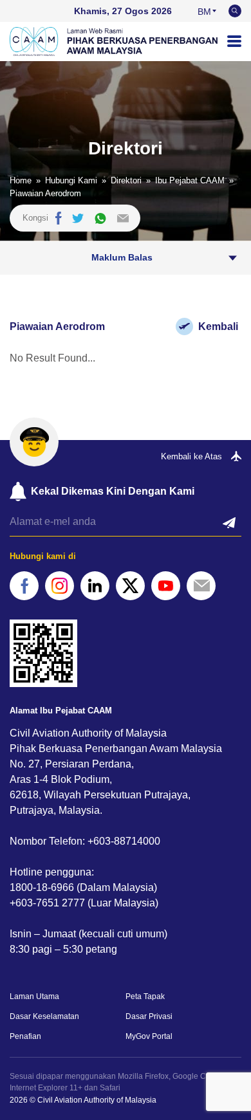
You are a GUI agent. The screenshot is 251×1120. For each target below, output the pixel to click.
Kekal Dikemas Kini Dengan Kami (112, 491)
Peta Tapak (145, 996)
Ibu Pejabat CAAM (190, 180)
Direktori (126, 180)
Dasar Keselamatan (44, 1016)
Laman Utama (34, 996)
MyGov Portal (149, 1036)
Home (21, 180)
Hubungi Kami (71, 180)
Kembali (218, 326)
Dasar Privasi (149, 1016)
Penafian (25, 1036)
